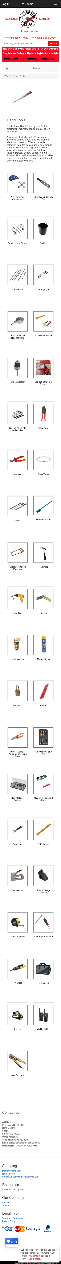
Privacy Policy (8, 1221)
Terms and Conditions (12, 1218)
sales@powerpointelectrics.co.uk (24, 1142)
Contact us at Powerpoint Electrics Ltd (20, 1176)
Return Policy (8, 1173)
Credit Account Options (13, 1189)
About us (6, 1202)
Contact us (10, 1112)
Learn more (34, 1258)
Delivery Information (11, 1170)
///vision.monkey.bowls (26, 1145)
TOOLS (7, 76)
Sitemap (6, 1205)
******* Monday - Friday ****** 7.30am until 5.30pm (30, 37)
